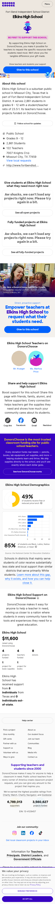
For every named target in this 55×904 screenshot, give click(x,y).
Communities (33, 743)
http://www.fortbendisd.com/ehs (23, 165)
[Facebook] (32, 833)
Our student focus (36, 734)
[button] (8, 422)
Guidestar (47, 795)
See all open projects (27, 212)
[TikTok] (40, 833)
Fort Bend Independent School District (27, 11)
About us (32, 730)
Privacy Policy (35, 885)
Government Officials (27, 859)
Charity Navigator (27, 795)
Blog (30, 748)
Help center (27, 720)
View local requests (18, 160)
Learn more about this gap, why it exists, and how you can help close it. (28, 578)
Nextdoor (47, 425)
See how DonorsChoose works (27, 471)
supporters (14, 803)
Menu (47, 4)
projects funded (40, 803)
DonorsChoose (8, 4)
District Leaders (31, 855)
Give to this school (27, 69)
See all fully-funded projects (27, 252)
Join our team (34, 739)
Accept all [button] (28, 899)
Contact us (32, 757)
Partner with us (9, 743)
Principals (13, 855)
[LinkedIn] (23, 833)
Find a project (9, 730)
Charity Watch (10, 795)
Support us (8, 748)
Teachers (37, 851)
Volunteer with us (10, 752)
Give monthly (9, 734)
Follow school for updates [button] (29, 123)
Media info (32, 752)
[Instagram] (14, 833)
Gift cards (7, 739)
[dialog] (27, 885)
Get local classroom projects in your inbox (27, 840)
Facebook (20, 425)
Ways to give (8, 757)
